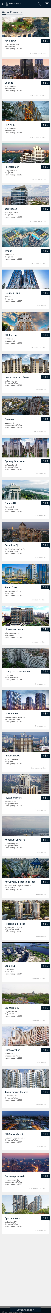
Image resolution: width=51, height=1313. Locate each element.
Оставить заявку (25, 1309)
